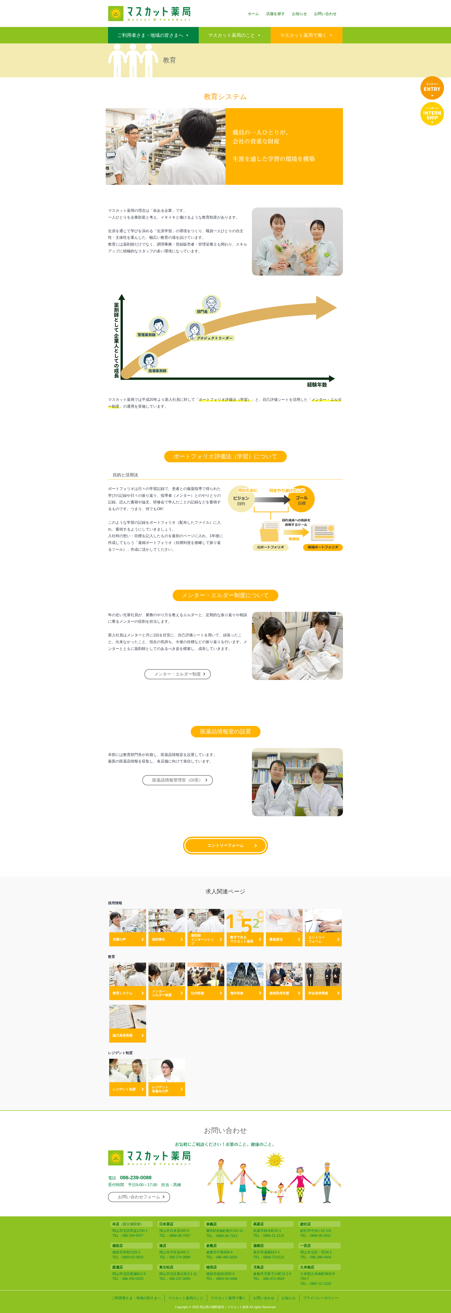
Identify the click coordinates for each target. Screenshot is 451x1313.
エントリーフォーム (226, 845)
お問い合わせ (325, 14)
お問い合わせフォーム (139, 1197)
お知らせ (299, 14)
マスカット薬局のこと (231, 35)
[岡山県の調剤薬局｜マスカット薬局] (149, 18)
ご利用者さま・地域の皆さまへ (150, 35)
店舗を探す (275, 14)
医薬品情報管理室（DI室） (177, 780)
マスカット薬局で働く (303, 35)
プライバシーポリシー (320, 1298)
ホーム (253, 14)
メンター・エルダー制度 (177, 674)
